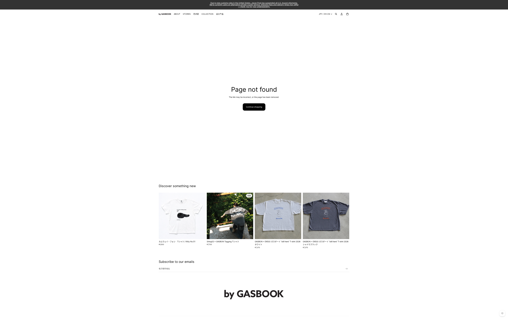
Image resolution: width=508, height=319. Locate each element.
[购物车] (347, 14)
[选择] (201, 235)
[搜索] (336, 14)
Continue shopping (254, 107)
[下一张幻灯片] (201, 216)
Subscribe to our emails (176, 262)
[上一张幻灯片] (163, 216)
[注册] (346, 269)
